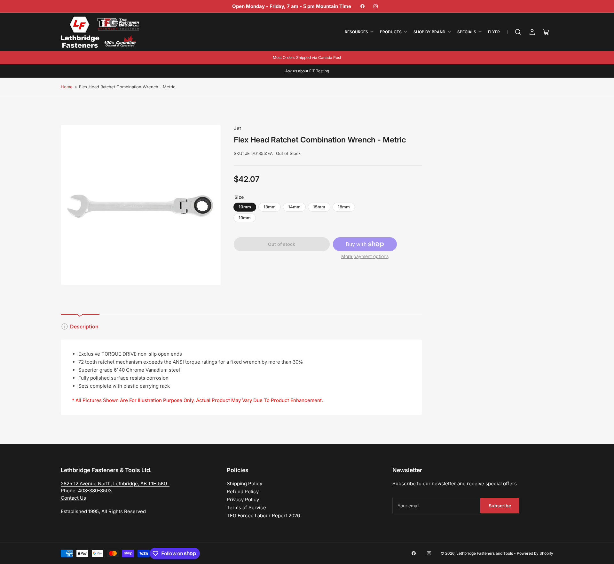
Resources (356, 31)
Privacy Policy (243, 499)
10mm (245, 206)
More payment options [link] (365, 256)
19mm (245, 217)
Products (391, 31)
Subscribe (500, 505)
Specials (466, 31)
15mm (319, 206)
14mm (294, 206)
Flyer (494, 31)
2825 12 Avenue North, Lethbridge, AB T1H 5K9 (115, 483)
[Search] (518, 32)
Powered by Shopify (535, 553)
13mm (270, 206)
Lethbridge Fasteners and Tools (484, 553)
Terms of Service (246, 507)
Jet (237, 128)
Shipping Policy (244, 483)
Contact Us (73, 498)
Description (84, 326)
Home (67, 86)
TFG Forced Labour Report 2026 (263, 515)
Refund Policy (243, 491)
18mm (344, 206)
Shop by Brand (429, 31)
